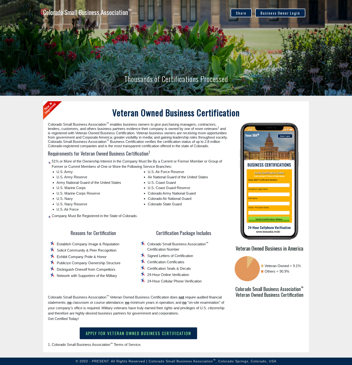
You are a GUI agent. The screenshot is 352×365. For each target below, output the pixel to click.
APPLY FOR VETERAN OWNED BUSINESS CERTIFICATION (138, 333)
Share (241, 13)
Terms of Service (127, 345)
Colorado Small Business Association (87, 12)
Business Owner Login (280, 13)
